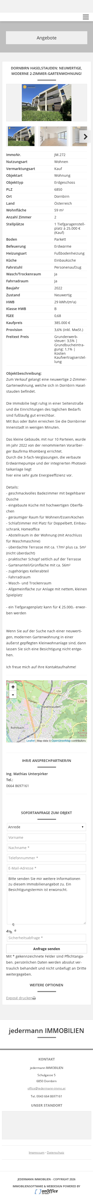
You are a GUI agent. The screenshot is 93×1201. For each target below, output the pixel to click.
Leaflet (31, 740)
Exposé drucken (19, 998)
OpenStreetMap (61, 740)
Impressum (36, 1152)
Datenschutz (55, 1152)
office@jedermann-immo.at (46, 1088)
